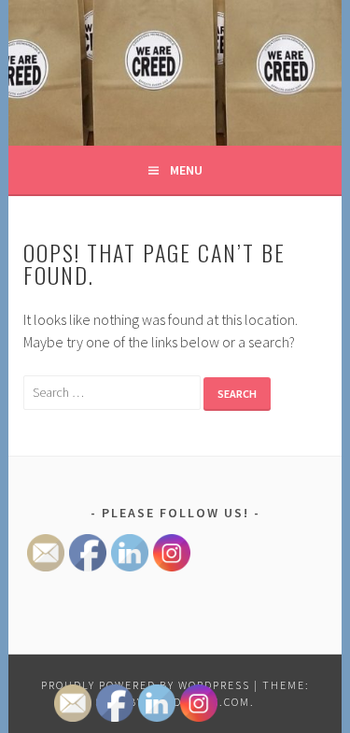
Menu (186, 170)
